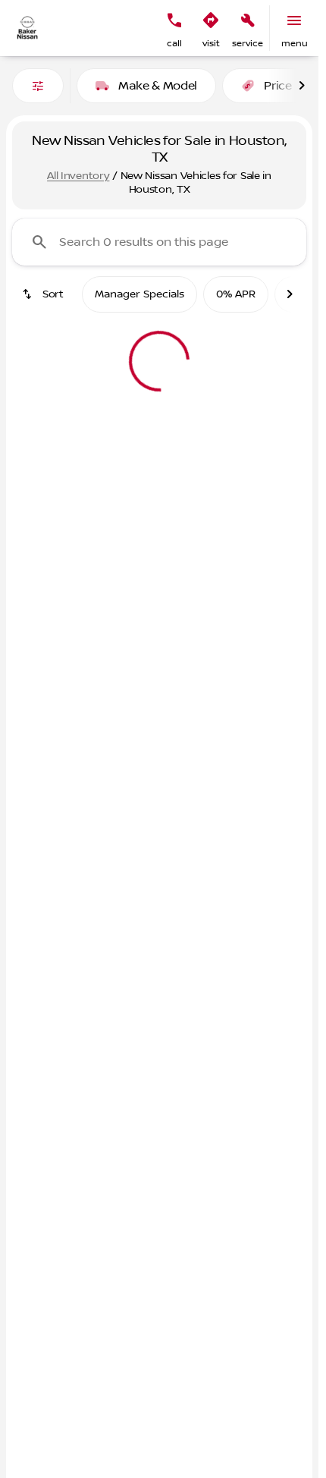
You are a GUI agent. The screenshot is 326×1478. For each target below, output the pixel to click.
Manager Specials (139, 294)
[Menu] (294, 20)
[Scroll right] (301, 85)
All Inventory (78, 176)
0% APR (235, 294)
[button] (174, 28)
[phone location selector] (174, 20)
